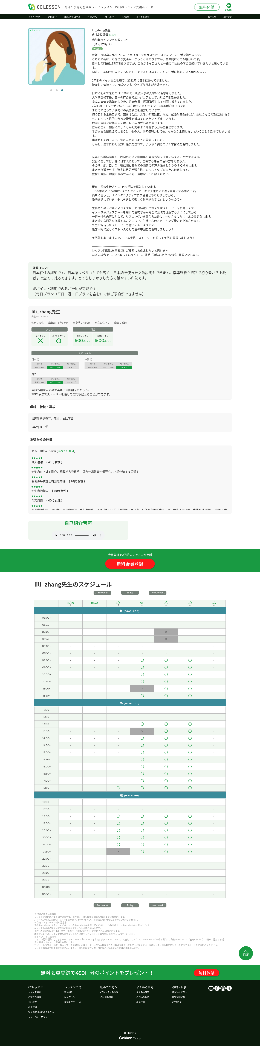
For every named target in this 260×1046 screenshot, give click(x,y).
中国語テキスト (179, 992)
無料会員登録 (130, 564)
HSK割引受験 (178, 997)
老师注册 (140, 1001)
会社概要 (32, 1001)
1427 (112, 34)
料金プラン (69, 997)
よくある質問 (142, 992)
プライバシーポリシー (39, 1016)
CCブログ (176, 1001)
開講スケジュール (72, 1001)
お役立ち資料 (34, 997)
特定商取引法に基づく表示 (41, 1011)
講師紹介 (68, 992)
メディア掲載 (34, 992)
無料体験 (206, 972)
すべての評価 (66, 451)
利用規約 (32, 1006)
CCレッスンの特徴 (109, 992)
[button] (51, 90)
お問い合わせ (142, 997)
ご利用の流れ (106, 997)
